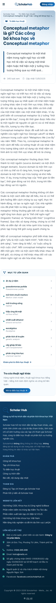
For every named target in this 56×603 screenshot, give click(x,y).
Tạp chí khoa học (11, 465)
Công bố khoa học (12, 461)
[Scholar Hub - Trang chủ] (23, 4)
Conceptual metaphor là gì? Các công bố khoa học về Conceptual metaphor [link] (28, 16)
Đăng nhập (47, 4)
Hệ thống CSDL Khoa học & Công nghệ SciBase (26, 505)
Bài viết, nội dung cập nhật (15, 478)
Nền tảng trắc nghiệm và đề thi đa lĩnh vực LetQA (27, 522)
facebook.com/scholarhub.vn (30, 577)
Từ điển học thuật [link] (27, 14)
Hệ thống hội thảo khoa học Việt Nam (21, 518)
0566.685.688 (21, 550)
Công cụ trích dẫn (11, 473)
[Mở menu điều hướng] (4, 4)
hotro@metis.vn (20, 554)
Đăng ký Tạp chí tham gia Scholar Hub (21, 489)
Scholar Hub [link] (9, 14)
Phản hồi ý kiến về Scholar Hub (18, 493)
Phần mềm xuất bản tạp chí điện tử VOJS (23, 514)
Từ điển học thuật (11, 469)
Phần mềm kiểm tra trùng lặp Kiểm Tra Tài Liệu (25, 510)
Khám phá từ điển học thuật (16, 362)
